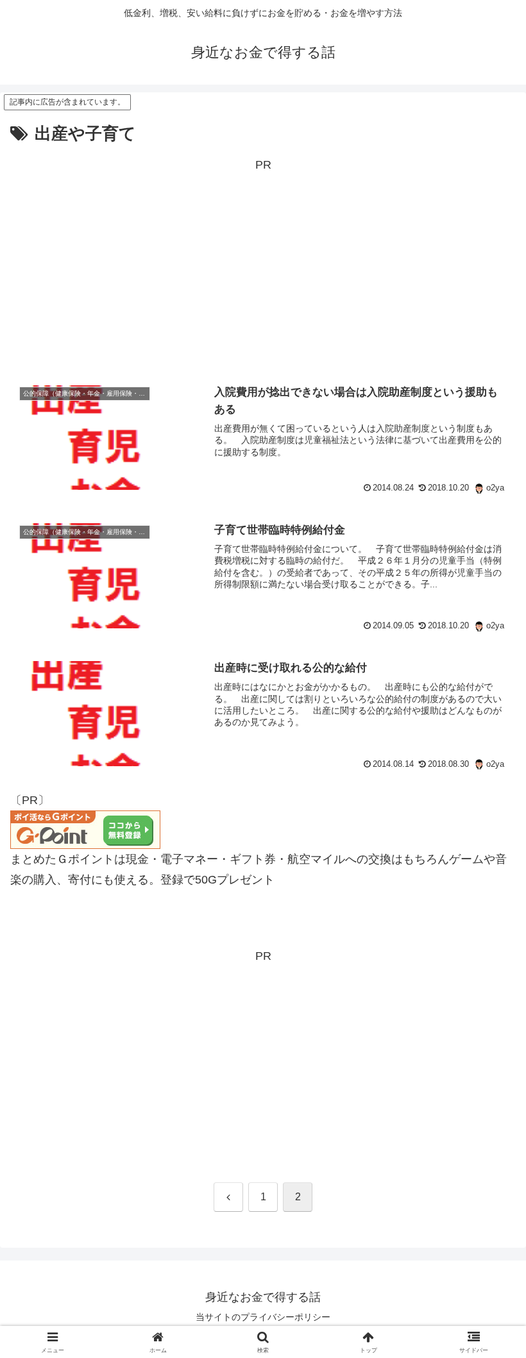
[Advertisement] (263, 265)
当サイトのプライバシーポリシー (263, 1317)
